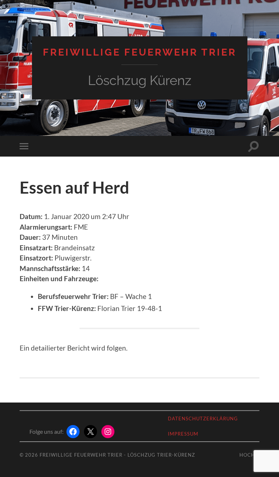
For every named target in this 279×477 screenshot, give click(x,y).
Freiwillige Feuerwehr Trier (139, 52)
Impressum (183, 434)
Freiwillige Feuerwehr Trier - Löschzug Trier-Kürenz (117, 455)
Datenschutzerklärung (203, 418)
